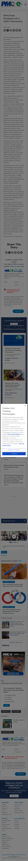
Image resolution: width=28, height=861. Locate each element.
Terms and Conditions (13, 434)
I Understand (14, 453)
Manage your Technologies (14, 449)
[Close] (25, 405)
